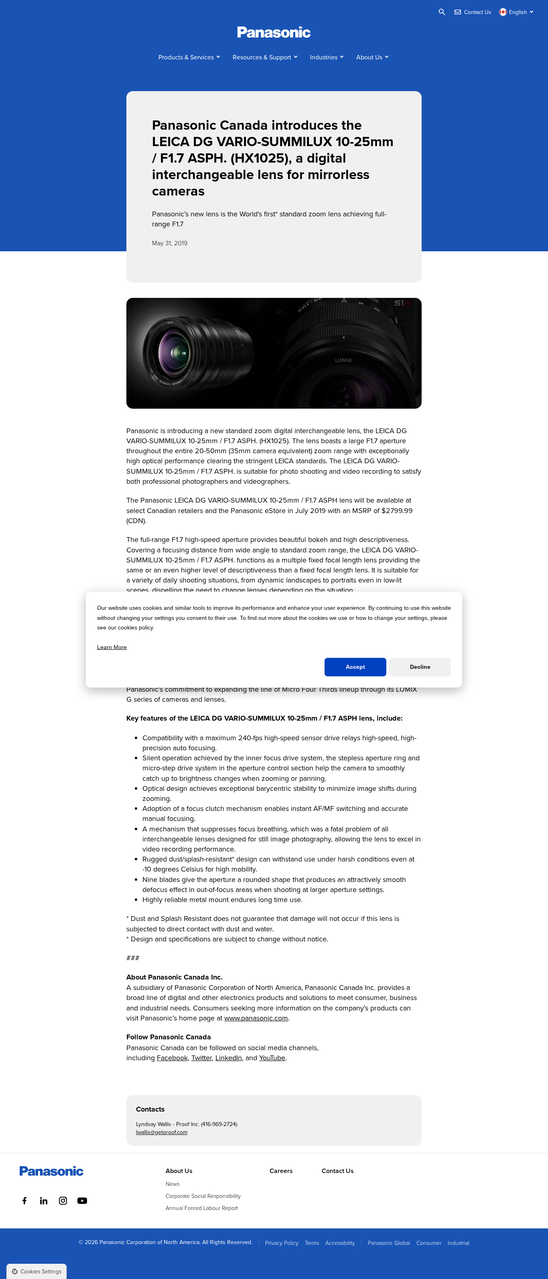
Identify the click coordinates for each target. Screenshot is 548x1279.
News (172, 1183)
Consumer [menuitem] (428, 1242)
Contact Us (338, 1171)
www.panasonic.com (256, 1018)
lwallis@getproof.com (161, 1132)
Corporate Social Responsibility (203, 1196)
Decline (420, 667)
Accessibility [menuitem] (340, 1242)
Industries (323, 57)
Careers (281, 1171)
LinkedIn (228, 1058)
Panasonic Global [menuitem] (389, 1242)
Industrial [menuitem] (458, 1242)
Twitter (201, 1058)
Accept (355, 667)
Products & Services (186, 57)
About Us (369, 57)
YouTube (272, 1058)
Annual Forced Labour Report (202, 1208)
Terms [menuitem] (312, 1242)
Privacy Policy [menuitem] (281, 1242)
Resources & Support (262, 57)
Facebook (172, 1058)
